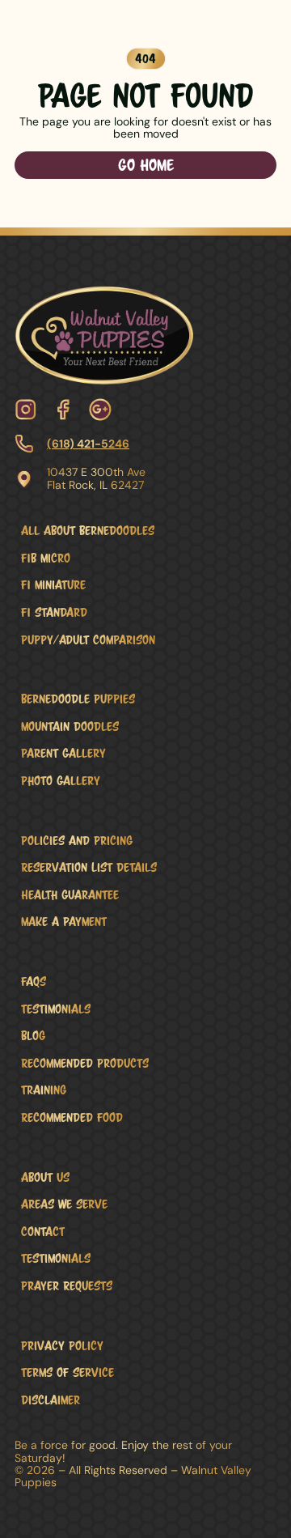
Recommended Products (85, 1062)
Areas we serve (64, 1203)
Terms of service (67, 1372)
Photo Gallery (60, 780)
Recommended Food (72, 1117)
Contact (43, 1231)
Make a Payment (64, 921)
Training (43, 1089)
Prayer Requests (66, 1285)
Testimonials (56, 1008)
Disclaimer (50, 1399)
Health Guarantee (70, 894)
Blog (33, 1035)
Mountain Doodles (70, 726)
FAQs (33, 981)
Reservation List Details (89, 866)
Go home (146, 164)
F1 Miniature (53, 584)
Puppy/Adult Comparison (88, 639)
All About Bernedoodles (87, 530)
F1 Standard (54, 611)
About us (45, 1176)
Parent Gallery (63, 752)
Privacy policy (62, 1345)
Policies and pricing (77, 840)
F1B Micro (45, 557)
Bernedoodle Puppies (78, 698)
